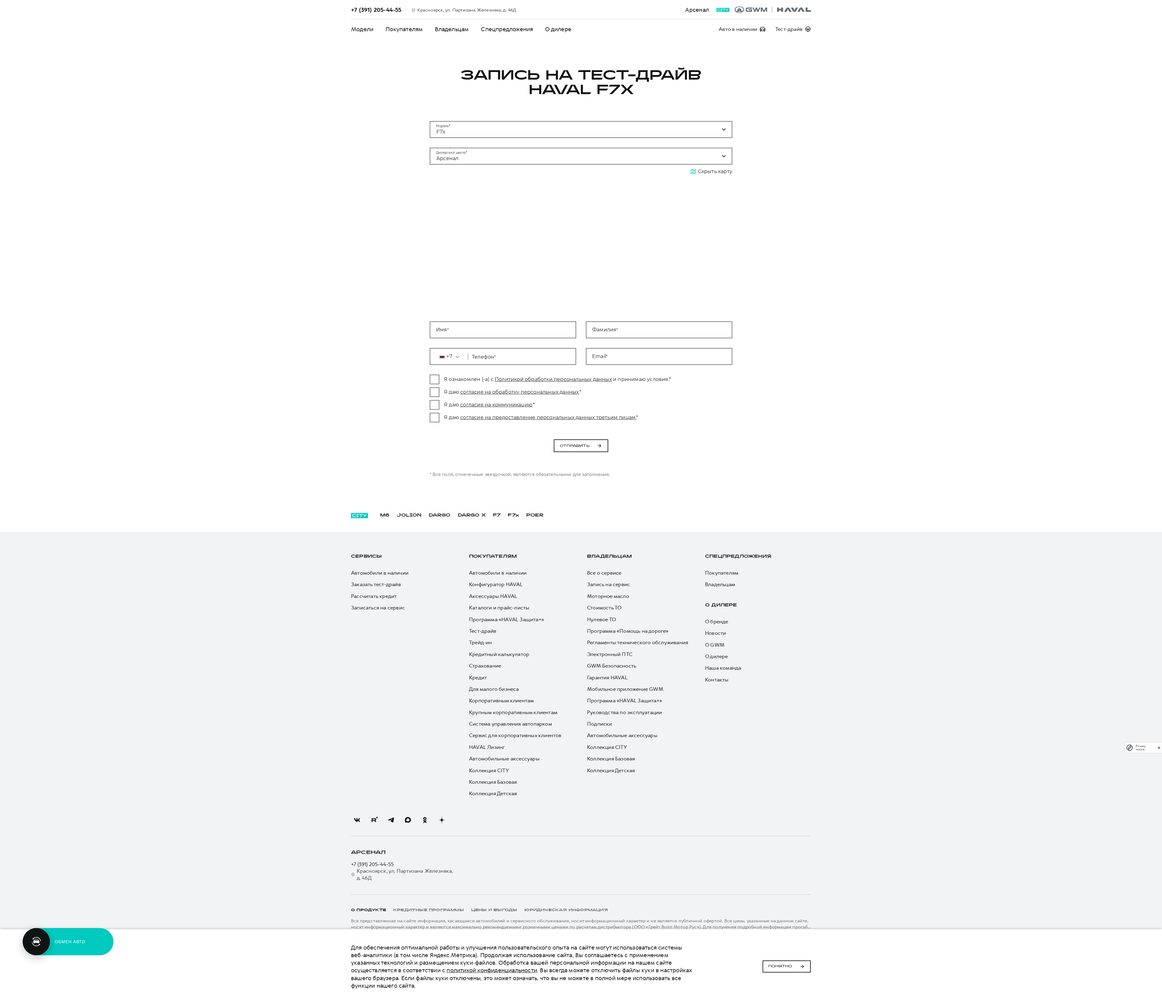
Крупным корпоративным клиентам (513, 712)
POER (535, 515)
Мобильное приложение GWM (625, 689)
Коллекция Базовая (493, 782)
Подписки (599, 723)
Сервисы (366, 557)
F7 (497, 515)
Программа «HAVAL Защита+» (506, 619)
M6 (384, 515)
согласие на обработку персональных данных (519, 392)
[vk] (357, 820)
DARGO (440, 515)
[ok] (425, 820)
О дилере (558, 29)
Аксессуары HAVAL (493, 596)
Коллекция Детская (493, 793)
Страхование (485, 665)
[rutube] (374, 820)
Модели (362, 29)
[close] (1159, 747)
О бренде (716, 621)
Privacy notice (1141, 747)
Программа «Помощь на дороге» (628, 631)
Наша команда (723, 667)
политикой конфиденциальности (492, 970)
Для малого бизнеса (494, 689)
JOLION (409, 515)
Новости (715, 633)
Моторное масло (608, 596)
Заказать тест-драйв (376, 584)
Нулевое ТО (601, 619)
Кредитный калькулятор (499, 654)
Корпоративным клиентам (501, 700)
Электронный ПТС (609, 654)
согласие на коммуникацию (496, 405)
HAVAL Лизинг (487, 747)
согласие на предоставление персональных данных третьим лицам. (548, 417)
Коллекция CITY (489, 770)
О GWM (714, 644)
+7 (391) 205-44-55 (372, 864)
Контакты (717, 679)
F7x (513, 515)
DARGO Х (472, 515)
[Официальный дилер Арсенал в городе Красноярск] (772, 9)
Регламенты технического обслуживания (637, 642)
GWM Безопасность (611, 665)
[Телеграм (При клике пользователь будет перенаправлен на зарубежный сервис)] (391, 820)
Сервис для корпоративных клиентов (515, 735)
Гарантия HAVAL (607, 677)
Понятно (780, 966)
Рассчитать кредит (374, 596)
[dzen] (442, 820)
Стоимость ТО (604, 607)
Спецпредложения (507, 29)
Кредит (478, 677)
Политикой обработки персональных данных (553, 379)
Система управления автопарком (510, 723)
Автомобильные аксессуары (504, 758)
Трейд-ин (480, 642)
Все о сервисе (604, 572)
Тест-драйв (482, 631)
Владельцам (452, 29)
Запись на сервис (608, 584)
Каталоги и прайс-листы (499, 607)
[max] (408, 820)
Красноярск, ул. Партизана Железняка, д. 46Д (405, 874)
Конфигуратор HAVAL (496, 584)
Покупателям (404, 29)
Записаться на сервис (378, 607)
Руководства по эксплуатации (624, 712)
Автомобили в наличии (380, 572)
